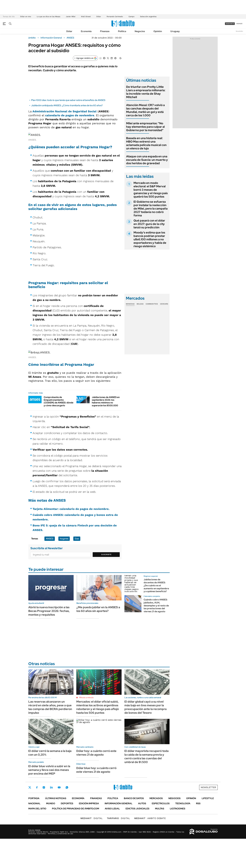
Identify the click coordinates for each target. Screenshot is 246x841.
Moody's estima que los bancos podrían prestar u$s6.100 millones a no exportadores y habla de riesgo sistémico (150, 239)
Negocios (140, 31)
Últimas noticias (55, 798)
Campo (131, 17)
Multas (159, 808)
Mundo (50, 803)
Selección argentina (148, 17)
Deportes (67, 803)
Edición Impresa (89, 803)
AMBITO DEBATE (150, 818)
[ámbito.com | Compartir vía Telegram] (115, 58)
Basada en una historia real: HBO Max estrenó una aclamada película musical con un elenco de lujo (146, 143)
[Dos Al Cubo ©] (204, 831)
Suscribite (106, 554)
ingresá (239, 23)
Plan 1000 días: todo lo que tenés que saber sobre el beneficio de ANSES (68, 100)
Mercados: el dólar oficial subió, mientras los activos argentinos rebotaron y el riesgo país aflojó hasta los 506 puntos (97, 707)
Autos (142, 803)
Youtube (59, 787)
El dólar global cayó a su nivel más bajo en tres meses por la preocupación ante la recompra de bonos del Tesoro (145, 707)
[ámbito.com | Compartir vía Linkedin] (111, 58)
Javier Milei (70, 17)
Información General (51, 38)
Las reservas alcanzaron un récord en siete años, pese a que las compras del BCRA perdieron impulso (50, 707)
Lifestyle (208, 798)
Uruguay (175, 31)
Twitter (29, 787)
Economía (86, 31)
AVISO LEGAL (112, 808)
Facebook (37, 787)
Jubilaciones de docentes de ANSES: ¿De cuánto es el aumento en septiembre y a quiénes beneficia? (156, 585)
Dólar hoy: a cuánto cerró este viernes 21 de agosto (96, 752)
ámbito (32, 38)
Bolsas (140, 304)
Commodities (152, 304)
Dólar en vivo (25, 17)
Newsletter (239, 31)
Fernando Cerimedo (115, 17)
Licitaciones (177, 808)
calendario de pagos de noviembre (69, 115)
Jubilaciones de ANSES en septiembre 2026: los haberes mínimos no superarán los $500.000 (106, 401)
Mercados (156, 798)
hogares (64, 538)
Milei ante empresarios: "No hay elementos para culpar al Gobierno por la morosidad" (145, 126)
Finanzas (104, 31)
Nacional (34, 803)
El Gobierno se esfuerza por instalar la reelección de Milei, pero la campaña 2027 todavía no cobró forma (151, 208)
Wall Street (86, 17)
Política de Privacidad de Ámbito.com (75, 808)
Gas (77, 538)
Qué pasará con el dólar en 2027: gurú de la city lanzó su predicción (149, 224)
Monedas (130, 304)
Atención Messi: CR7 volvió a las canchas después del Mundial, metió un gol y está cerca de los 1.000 (145, 110)
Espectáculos (161, 803)
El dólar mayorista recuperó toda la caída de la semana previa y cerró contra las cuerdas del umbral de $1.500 (146, 756)
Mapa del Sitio (37, 808)
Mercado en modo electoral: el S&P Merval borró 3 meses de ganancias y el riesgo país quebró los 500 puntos (151, 189)
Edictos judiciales (137, 808)
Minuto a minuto (86, 697)
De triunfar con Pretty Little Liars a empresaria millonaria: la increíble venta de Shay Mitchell (145, 92)
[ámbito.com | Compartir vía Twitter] (108, 58)
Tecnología (182, 803)
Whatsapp (67, 787)
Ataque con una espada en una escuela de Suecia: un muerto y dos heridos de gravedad (147, 160)
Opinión (157, 31)
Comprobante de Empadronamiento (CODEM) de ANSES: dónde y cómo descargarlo (58, 401)
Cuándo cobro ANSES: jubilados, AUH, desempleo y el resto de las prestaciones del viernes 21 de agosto (156, 605)
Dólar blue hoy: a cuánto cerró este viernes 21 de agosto (96, 770)
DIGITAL (91, 818)
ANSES (70, 38)
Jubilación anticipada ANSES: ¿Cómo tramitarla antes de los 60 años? (67, 105)
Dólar (98, 17)
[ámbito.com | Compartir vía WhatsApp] (100, 58)
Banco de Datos (134, 798)
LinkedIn (51, 787)
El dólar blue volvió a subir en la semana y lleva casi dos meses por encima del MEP (49, 769)
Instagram (44, 787)
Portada (33, 798)
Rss (198, 803)
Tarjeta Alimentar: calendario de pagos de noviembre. (71, 509)
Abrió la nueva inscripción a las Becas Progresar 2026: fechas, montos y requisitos (49, 610)
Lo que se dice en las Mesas (48, 17)
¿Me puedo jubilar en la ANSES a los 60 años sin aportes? (98, 609)
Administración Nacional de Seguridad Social (64, 111)
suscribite (230, 23)
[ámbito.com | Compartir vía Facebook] (104, 58)
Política (122, 31)
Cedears (164, 304)
